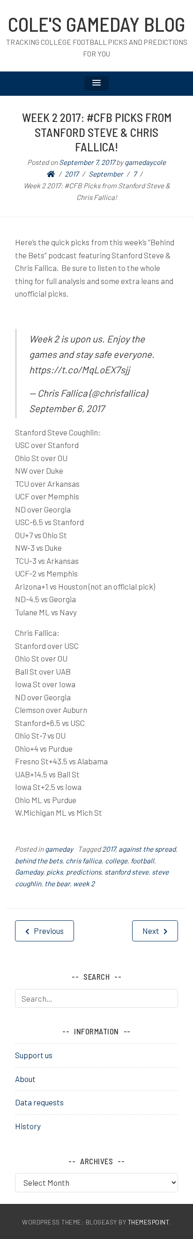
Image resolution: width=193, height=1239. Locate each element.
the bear (57, 883)
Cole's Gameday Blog (96, 24)
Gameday (29, 872)
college (116, 860)
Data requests (39, 1102)
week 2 (84, 883)
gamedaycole (145, 162)
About (25, 1078)
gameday (59, 849)
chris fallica (84, 860)
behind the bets (38, 860)
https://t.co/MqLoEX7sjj (79, 369)
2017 (108, 849)
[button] (96, 83)
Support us (33, 1055)
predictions (83, 872)
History (28, 1126)
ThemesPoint (149, 1222)
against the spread (147, 849)
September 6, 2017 (66, 408)
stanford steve (126, 872)
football (142, 860)
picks (54, 872)
